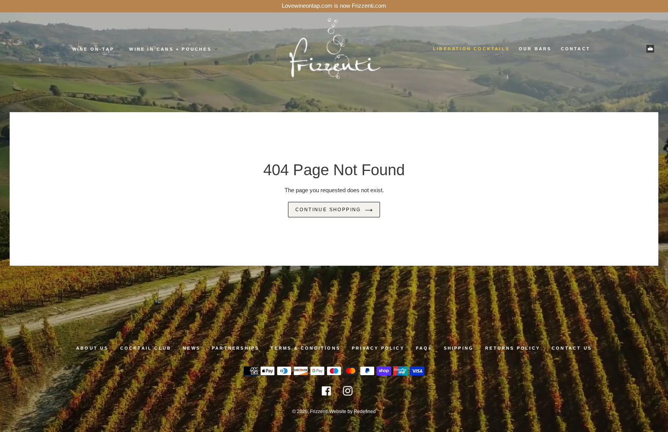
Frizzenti (319, 411)
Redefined (365, 411)
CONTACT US (572, 348)
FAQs (424, 348)
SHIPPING (459, 348)
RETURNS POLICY (512, 348)
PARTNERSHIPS (235, 348)
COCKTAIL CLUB (146, 348)
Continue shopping (328, 209)
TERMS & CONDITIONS (305, 348)
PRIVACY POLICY (378, 348)
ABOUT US (92, 348)
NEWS (191, 348)
